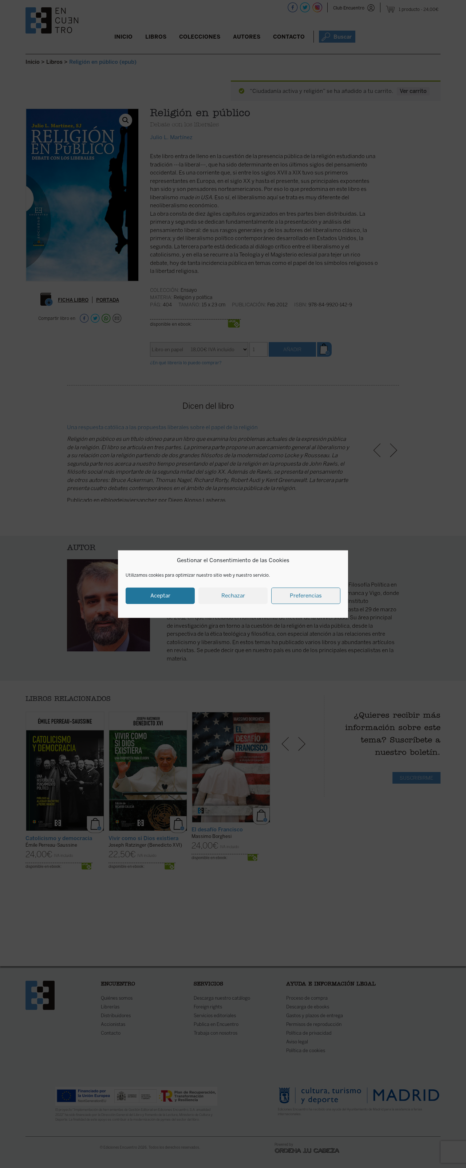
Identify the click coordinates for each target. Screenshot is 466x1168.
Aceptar (160, 595)
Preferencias (306, 595)
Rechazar (233, 595)
